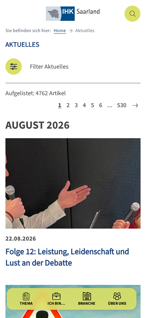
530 (121, 105)
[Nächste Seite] (135, 105)
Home (60, 30)
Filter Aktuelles (49, 66)
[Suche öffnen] (132, 13)
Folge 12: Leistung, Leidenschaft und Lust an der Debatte (67, 257)
